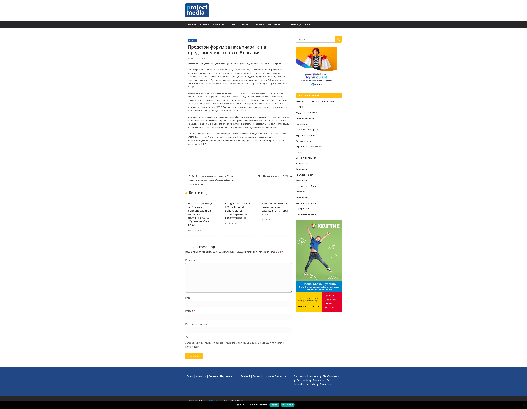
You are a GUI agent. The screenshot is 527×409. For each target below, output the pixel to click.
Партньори (226, 376)
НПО (234, 24)
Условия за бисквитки (274, 376)
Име (188, 297)
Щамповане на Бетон (306, 186)
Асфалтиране (302, 169)
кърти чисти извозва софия (309, 146)
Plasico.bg (300, 191)
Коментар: (191, 260)
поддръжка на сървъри (307, 112)
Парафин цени (302, 208)
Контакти (201, 376)
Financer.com (302, 163)
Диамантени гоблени (306, 158)
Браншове (218, 24)
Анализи (259, 24)
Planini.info (326, 384)
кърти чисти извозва (306, 203)
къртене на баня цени (306, 135)
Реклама (213, 376)
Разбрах (274, 405)
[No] (523, 405)
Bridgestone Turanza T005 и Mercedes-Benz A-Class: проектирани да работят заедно (238, 211)
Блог (307, 24)
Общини (245, 24)
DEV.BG (299, 107)
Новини (204, 24)
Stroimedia (302, 380)
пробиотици (301, 124)
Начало (191, 24)
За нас (190, 376)
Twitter (256, 376)
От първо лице (293, 24)
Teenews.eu (319, 380)
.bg (309, 380)
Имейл (190, 310)
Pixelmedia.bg (314, 376)
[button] (225, 24)
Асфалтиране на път (305, 118)
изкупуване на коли (305, 175)
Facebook (245, 376)
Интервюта (274, 24)
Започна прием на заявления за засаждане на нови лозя (275, 209)
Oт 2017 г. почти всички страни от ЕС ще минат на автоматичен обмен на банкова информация (212, 180)
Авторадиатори (303, 141)
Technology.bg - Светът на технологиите (315, 101)
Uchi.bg (314, 384)
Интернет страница (196, 324)
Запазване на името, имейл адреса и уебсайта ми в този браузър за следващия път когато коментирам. (234, 344)
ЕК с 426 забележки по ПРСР (273, 176)
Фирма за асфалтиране (307, 129)
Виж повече (287, 405)
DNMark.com (302, 152)
